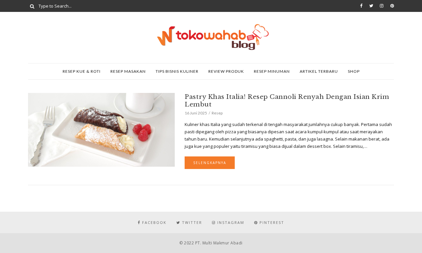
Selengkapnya (209, 162)
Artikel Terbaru (319, 71)
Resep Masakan (128, 71)
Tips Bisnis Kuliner (177, 71)
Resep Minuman (272, 71)
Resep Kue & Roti (82, 71)
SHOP (354, 71)
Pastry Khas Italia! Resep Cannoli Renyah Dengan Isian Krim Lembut (287, 100)
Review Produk (226, 71)
